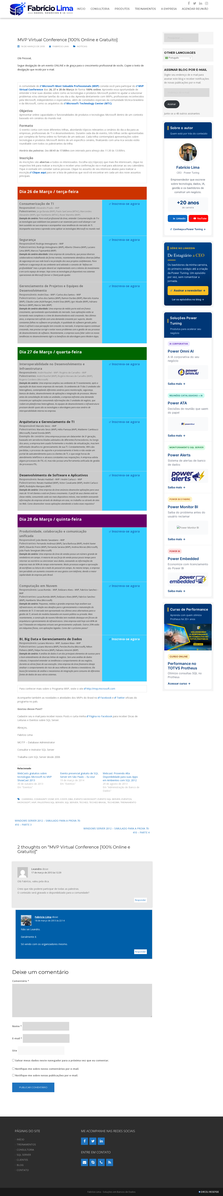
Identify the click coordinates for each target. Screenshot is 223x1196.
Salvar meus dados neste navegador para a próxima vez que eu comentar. (62, 1060)
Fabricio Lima (43, 917)
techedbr (113, 802)
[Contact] (84, 1162)
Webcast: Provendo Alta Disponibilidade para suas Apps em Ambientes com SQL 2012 (120, 777)
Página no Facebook (100, 716)
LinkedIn (181, 218)
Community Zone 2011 (46, 799)
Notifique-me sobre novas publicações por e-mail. (46, 1075)
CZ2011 (63, 799)
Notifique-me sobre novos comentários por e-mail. (47, 1068)
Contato (23, 1170)
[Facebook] (188, 3)
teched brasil (97, 802)
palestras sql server (50, 802)
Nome (17, 1026)
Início (81, 8)
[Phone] (101, 1162)
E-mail (17, 1038)
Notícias (82, 46)
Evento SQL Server (109, 799)
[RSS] (109, 1162)
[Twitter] (194, 3)
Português (173, 58)
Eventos (126, 799)
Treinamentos (145, 8)
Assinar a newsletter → (189, 290)
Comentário (20, 981)
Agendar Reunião (195, 8)
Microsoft (23, 802)
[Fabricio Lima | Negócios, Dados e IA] (42, 8)
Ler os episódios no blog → (188, 299)
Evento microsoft (85, 799)
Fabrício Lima (61, 46)
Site (14, 1050)
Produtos (122, 8)
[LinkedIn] (200, 3)
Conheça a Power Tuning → (189, 229)
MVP (34, 802)
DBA (70, 799)
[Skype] (92, 1162)
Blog (20, 1165)
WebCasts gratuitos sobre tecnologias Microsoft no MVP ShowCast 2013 (34, 777)
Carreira (27, 799)
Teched (83, 802)
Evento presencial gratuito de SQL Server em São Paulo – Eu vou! (79, 775)
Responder (140, 900)
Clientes (22, 1159)
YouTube (202, 218)
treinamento (128, 802)
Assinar (172, 104)
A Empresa (169, 8)
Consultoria (100, 8)
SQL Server (71, 802)
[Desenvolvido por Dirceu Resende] (209, 1192)
